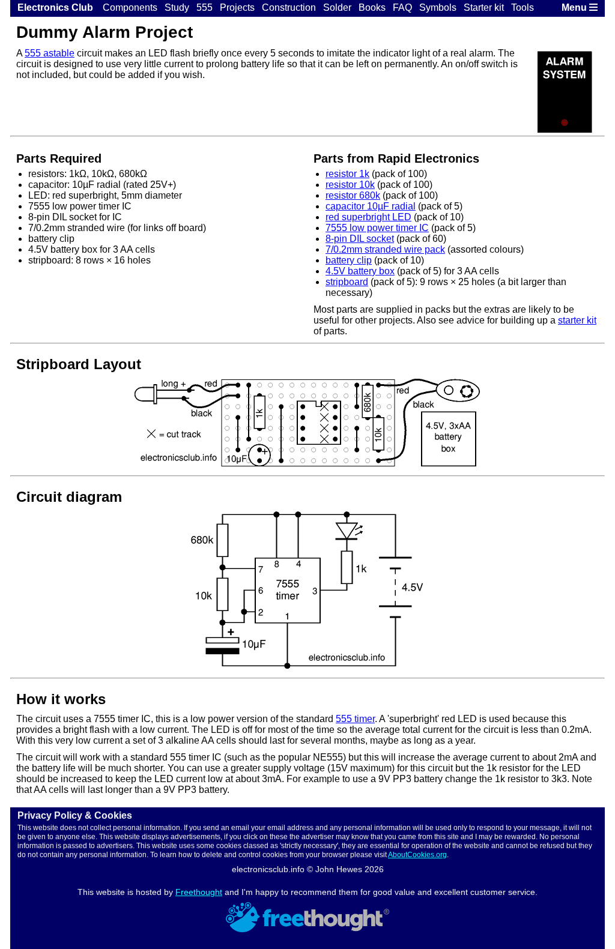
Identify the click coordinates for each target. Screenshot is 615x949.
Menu (575, 7)
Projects (237, 7)
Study (177, 7)
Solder (337, 7)
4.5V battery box (360, 271)
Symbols (437, 7)
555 (204, 7)
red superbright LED (368, 217)
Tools (522, 7)
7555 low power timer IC (377, 228)
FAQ (402, 7)
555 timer (355, 719)
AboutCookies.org (417, 855)
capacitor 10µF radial (371, 206)
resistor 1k (347, 174)
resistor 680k (353, 195)
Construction (289, 7)
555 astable (49, 53)
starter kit (577, 320)
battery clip (349, 260)
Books (372, 7)
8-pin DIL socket (360, 238)
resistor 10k (350, 184)
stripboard (347, 282)
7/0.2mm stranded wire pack (385, 249)
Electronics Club (55, 7)
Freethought (198, 892)
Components (130, 7)
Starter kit (484, 7)
